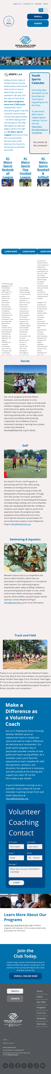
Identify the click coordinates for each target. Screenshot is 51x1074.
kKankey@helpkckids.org (15, 430)
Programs (41, 1007)
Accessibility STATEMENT (13, 1050)
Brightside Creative (12, 1054)
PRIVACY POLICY (8, 1043)
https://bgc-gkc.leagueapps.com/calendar (40, 129)
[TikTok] (36, 1065)
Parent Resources (42, 1018)
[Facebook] (18, 1065)
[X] (30, 1065)
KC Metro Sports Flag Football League (25, 168)
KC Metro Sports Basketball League (8, 168)
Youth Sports (42, 1013)
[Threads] (24, 1065)
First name (13, 842)
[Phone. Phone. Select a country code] (30, 857)
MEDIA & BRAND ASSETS (9, 1047)
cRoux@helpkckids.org (17, 798)
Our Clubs (41, 1002)
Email (11, 853)
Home (39, 991)
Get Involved (42, 1024)
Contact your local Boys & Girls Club (18, 925)
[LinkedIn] (5, 1065)
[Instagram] (11, 1065)
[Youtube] (42, 1065)
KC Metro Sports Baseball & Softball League (43, 170)
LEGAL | (6, 1040)
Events (40, 997)
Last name (31, 842)
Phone (29, 853)
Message (13, 864)
